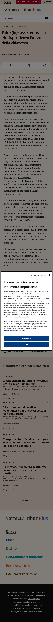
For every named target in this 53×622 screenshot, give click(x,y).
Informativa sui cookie (21, 317)
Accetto (27, 344)
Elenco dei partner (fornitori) (14, 330)
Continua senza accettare (40, 275)
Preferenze (26, 338)
